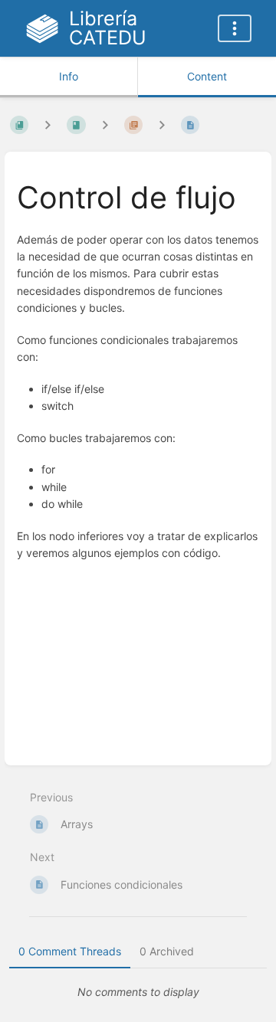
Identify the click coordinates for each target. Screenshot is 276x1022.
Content (207, 76)
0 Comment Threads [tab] (69, 951)
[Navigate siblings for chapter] (105, 125)
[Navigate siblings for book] (47, 125)
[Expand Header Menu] (234, 28)
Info (68, 76)
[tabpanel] (138, 992)
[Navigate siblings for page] (162, 125)
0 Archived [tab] (167, 951)
